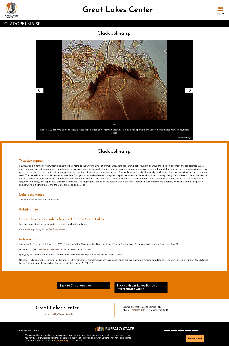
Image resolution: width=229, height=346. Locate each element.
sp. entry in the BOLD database (42, 229)
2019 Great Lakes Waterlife (52, 249)
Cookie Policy (61, 340)
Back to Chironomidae (75, 285)
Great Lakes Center (118, 10)
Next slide (189, 90)
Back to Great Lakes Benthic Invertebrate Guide (137, 287)
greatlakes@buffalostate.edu (57, 314)
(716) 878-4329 (138, 310)
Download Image (184, 138)
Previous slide (39, 90)
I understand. (195, 338)
